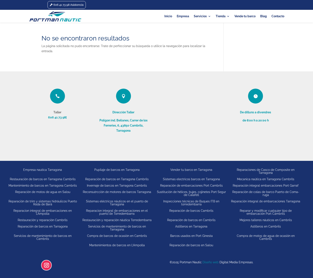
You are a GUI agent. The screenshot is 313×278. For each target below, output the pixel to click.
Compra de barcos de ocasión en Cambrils (117, 236)
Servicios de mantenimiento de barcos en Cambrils (43, 237)
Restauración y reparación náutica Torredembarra (117, 220)
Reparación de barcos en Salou (191, 245)
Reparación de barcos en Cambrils (191, 220)
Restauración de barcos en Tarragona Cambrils (43, 179)
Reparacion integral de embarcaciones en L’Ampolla (42, 212)
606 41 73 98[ (57, 117)
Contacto (277, 16)
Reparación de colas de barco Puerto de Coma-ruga (265, 193)
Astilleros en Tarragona (191, 226)
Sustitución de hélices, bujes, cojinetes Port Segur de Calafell (191, 193)
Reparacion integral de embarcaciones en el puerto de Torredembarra (117, 212)
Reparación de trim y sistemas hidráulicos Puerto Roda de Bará (43, 203)
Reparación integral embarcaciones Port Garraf (266, 185)
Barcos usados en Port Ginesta (191, 236)
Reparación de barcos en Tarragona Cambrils (117, 179)
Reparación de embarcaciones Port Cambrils (191, 185)
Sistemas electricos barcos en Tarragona (191, 179)
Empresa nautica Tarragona (42, 169)
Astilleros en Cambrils (265, 226)
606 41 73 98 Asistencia (68, 4)
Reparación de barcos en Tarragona (43, 226)
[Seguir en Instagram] (46, 265)
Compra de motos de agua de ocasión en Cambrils (266, 237)
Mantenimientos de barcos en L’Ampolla (117, 245)
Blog (263, 16)
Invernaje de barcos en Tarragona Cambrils (117, 185)
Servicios (200, 16)
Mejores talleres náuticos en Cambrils (266, 220)
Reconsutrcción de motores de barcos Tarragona (117, 192)
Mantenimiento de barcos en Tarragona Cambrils (43, 185)
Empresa (183, 16)
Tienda (220, 16)
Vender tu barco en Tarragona (191, 169)
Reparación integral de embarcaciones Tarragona (265, 201)
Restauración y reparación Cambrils (42, 220)
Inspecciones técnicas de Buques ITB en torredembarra (191, 203)
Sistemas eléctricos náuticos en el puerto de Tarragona (117, 203)
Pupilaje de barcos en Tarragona (117, 169)
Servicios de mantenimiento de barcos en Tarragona (117, 228)
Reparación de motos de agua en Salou (42, 192)
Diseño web (210, 262)
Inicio (168, 16)
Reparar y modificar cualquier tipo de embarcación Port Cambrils (266, 212)
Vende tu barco (245, 16)
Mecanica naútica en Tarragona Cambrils (265, 179)
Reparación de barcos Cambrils (191, 210)
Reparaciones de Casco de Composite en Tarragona (265, 171)
